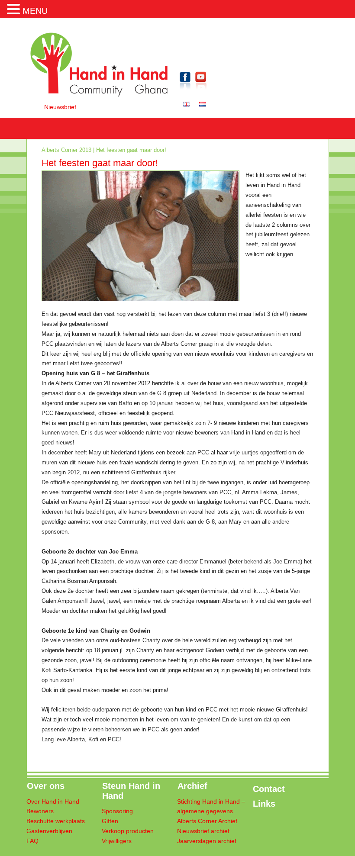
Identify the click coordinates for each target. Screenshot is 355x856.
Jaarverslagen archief (206, 841)
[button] (15, 8)
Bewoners (40, 811)
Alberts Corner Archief (207, 821)
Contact (269, 789)
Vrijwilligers (117, 841)
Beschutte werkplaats (55, 821)
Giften (110, 821)
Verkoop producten (128, 831)
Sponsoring (117, 811)
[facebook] (185, 91)
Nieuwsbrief (60, 107)
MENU (35, 11)
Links (264, 803)
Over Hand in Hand (52, 801)
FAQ (32, 841)
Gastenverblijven (49, 831)
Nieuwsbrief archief (203, 831)
